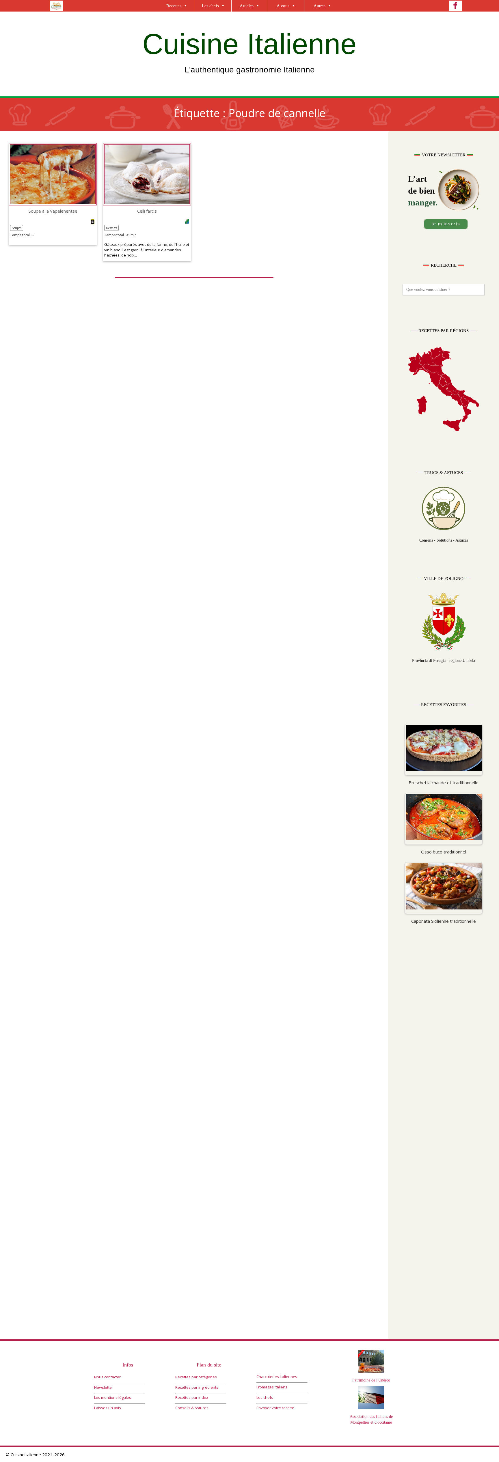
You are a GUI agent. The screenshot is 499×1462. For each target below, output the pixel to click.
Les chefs (210, 5)
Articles (247, 5)
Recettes (173, 5)
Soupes (16, 228)
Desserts (111, 228)
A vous (283, 5)
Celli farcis (147, 211)
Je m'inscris (445, 223)
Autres (319, 5)
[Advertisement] (444, 1042)
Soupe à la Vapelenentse (53, 211)
